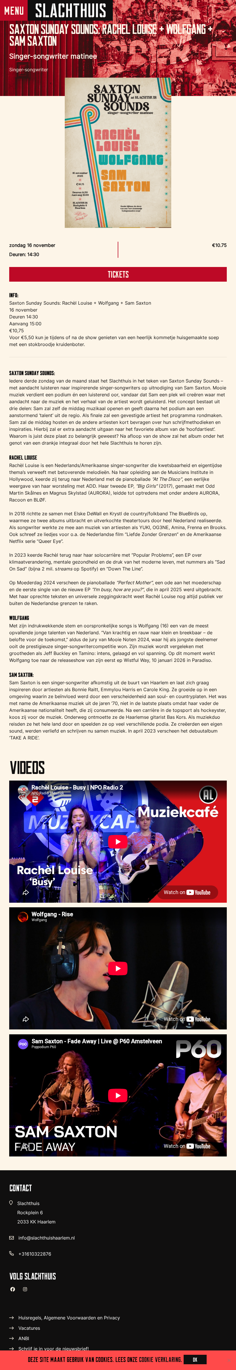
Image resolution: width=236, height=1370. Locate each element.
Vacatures (29, 1328)
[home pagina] (70, 10)
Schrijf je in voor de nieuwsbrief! (53, 1349)
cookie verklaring (160, 1359)
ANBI (23, 1338)
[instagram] (27, 1291)
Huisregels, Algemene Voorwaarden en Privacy (69, 1318)
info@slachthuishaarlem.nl (46, 1238)
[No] (229, 1360)
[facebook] (15, 1291)
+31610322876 (34, 1254)
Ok (195, 1359)
